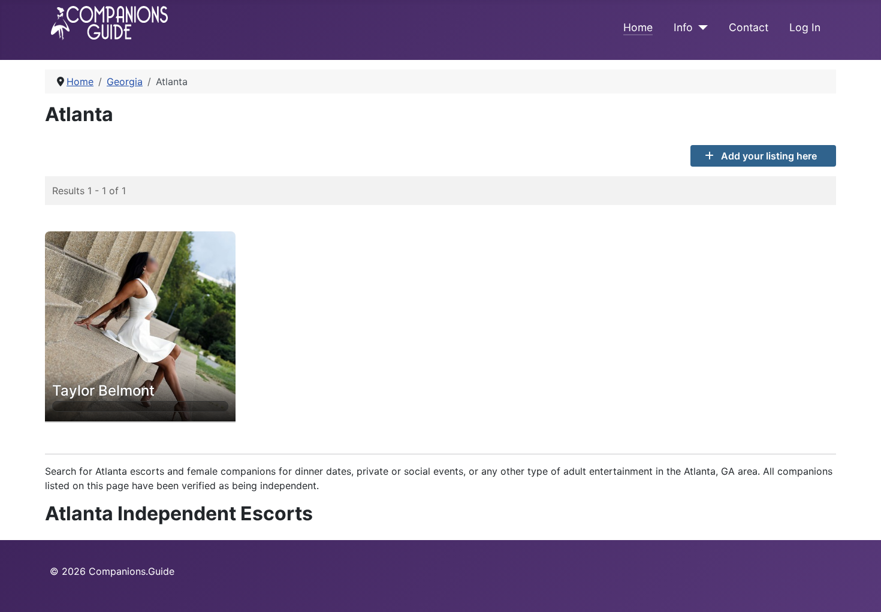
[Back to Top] (860, 589)
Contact (748, 27)
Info (683, 27)
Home (638, 27)
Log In (804, 27)
